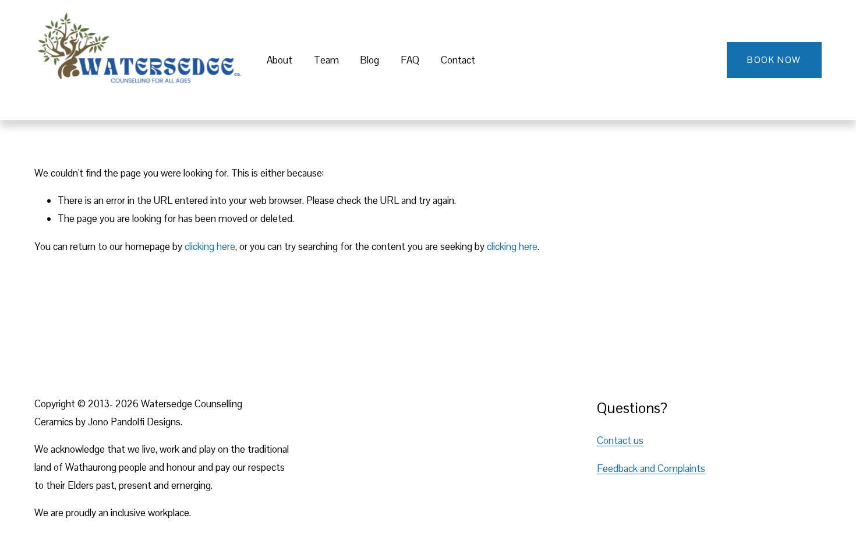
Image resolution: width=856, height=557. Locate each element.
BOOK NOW (774, 59)
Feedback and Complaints (651, 468)
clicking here (210, 246)
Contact (458, 60)
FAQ (410, 60)
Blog (369, 60)
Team (326, 60)
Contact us (620, 440)
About (279, 60)
